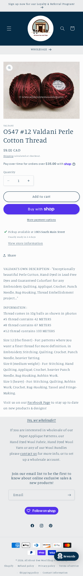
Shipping (8, 156)
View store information (25, 243)
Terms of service (69, 565)
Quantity (9, 172)
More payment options (41, 219)
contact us (28, 454)
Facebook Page (38, 402)
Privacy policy (46, 565)
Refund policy (26, 565)
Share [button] (12, 255)
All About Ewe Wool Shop (38, 560)
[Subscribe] (69, 495)
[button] (9, 28)
